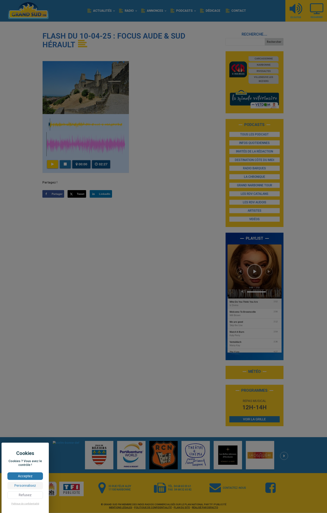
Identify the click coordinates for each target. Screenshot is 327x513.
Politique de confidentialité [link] (25, 503)
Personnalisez (25, 485)
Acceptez (25, 476)
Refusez (25, 495)
